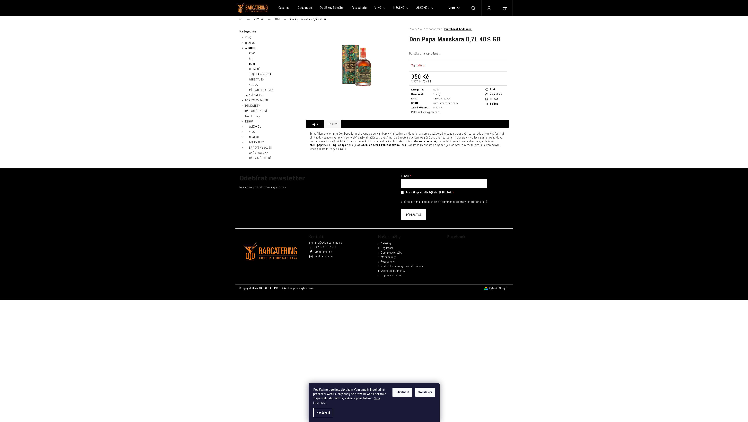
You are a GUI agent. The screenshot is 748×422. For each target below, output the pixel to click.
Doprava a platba (391, 275)
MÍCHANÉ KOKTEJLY (261, 90)
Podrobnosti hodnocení (458, 29)
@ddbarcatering (324, 256)
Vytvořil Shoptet (499, 288)
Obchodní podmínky (393, 270)
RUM (252, 63)
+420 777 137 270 (325, 247)
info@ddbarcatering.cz (328, 242)
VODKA (253, 84)
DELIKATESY (252, 105)
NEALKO (250, 43)
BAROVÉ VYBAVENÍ (257, 100)
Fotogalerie (388, 261)
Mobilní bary (252, 116)
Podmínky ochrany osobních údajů (402, 266)
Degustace (387, 247)
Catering (386, 243)
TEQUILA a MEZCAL (261, 74)
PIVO (252, 53)
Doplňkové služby (391, 252)
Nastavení (323, 412)
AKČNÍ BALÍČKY (254, 95)
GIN (251, 58)
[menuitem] (284, 8)
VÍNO (248, 37)
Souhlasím (425, 392)
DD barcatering (323, 251)
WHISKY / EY (256, 79)
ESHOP (249, 121)
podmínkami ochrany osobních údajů (463, 202)
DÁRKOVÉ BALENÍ (256, 111)
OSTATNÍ (254, 69)
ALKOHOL (251, 48)
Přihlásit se (413, 214)
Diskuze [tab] (332, 124)
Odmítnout (402, 392)
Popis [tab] (314, 124)
